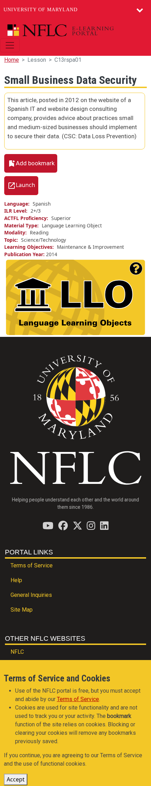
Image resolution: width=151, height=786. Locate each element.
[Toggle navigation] (10, 45)
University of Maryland (41, 9)
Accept (16, 779)
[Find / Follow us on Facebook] (63, 525)
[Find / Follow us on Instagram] (91, 525)
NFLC (17, 651)
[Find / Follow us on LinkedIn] (104, 525)
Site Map (22, 609)
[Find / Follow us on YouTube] (47, 525)
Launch (25, 185)
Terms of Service (32, 565)
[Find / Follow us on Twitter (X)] (77, 525)
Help (16, 580)
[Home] (72, 30)
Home (11, 59)
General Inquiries (31, 595)
